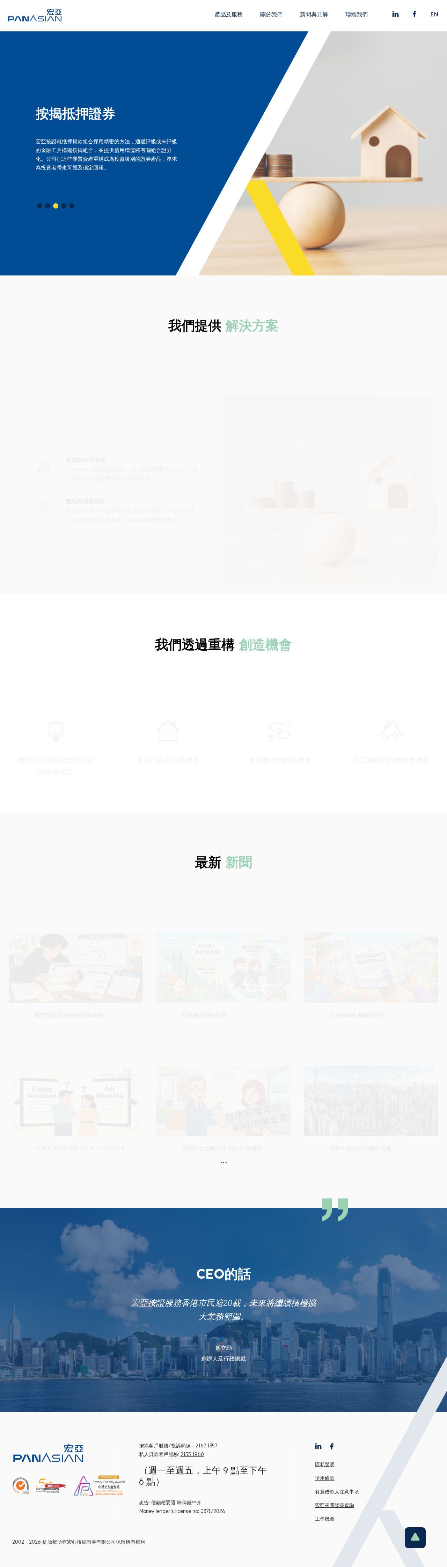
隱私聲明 (325, 1464)
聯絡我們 (356, 14)
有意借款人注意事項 (337, 1492)
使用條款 (325, 1478)
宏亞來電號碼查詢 (334, 1505)
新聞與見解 (314, 14)
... (223, 1159)
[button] (39, 206)
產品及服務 (229, 14)
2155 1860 (192, 1454)
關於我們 (271, 14)
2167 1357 (206, 1446)
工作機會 (325, 1519)
